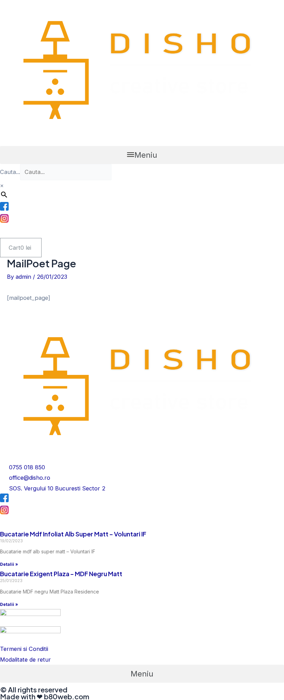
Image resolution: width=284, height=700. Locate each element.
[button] (142, 155)
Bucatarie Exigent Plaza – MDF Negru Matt (61, 574)
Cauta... (10, 171)
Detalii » (9, 564)
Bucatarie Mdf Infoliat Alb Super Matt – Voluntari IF (73, 534)
